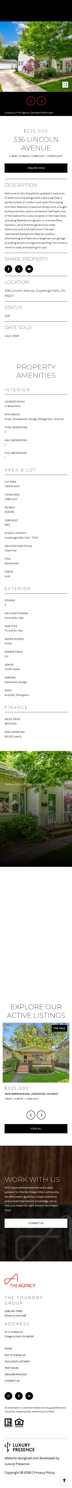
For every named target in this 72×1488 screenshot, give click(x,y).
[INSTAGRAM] (8, 1396)
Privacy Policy (44, 1472)
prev (30, 100)
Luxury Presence (17, 1464)
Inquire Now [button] (36, 168)
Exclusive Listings (17, 1361)
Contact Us (12, 1380)
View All (36, 1128)
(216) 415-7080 (13, 1311)
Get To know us (15, 1355)
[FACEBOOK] (19, 1396)
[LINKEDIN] (29, 1396)
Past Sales (12, 1368)
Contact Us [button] (36, 1223)
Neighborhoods (16, 1374)
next (41, 100)
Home (8, 1348)
